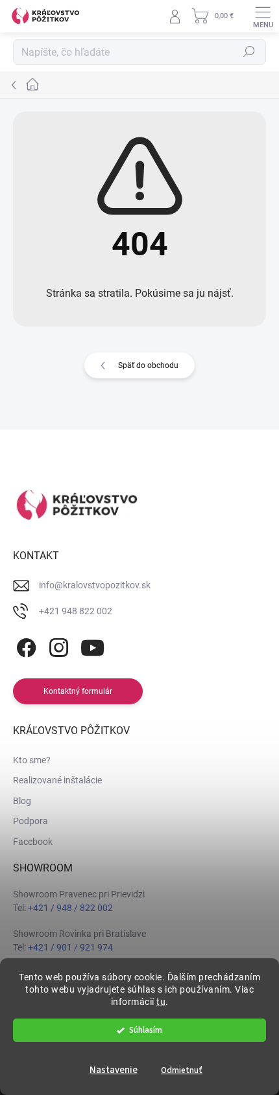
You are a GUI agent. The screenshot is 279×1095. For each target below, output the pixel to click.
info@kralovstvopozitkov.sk (95, 585)
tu (160, 1002)
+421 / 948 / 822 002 (70, 908)
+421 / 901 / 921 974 (70, 947)
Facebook (33, 841)
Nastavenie (114, 1070)
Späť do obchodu (148, 365)
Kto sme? (32, 760)
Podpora (30, 821)
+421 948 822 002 (75, 611)
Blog (22, 801)
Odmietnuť (181, 1070)
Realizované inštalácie (57, 780)
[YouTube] (92, 645)
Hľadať (249, 51)
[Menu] (263, 16)
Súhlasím (145, 1030)
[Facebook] (24, 645)
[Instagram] (56, 645)
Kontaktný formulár (77, 691)
